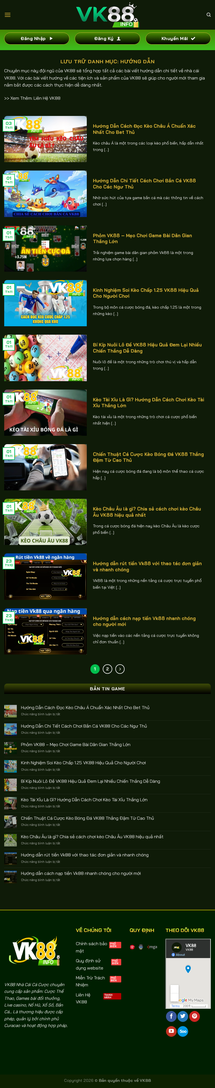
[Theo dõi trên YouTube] (171, 1031)
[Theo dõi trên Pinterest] (194, 1016)
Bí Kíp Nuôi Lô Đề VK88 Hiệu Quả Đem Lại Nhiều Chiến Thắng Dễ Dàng (147, 348)
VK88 (69, 70)
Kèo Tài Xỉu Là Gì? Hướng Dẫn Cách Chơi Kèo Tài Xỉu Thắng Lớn (148, 403)
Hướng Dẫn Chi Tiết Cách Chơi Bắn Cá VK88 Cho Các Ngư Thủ (144, 184)
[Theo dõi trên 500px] (182, 1031)
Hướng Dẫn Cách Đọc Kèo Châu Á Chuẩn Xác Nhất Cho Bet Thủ (144, 129)
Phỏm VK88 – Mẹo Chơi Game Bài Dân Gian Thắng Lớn (142, 238)
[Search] (209, 15)
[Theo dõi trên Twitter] (182, 1016)
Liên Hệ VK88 (47, 98)
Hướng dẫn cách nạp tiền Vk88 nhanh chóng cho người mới (144, 621)
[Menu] (7, 15)
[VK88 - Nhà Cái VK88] (107, 15)
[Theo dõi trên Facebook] (171, 1016)
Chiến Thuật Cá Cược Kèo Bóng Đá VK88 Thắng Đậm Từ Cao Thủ (148, 457)
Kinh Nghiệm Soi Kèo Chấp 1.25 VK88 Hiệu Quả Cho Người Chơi (146, 293)
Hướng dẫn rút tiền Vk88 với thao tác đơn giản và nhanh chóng (147, 566)
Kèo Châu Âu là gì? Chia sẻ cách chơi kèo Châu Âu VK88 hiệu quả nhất (147, 512)
